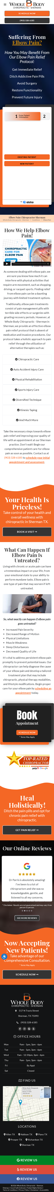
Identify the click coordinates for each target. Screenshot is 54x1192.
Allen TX (10, 1134)
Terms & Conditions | (10, 1190)
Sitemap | (6, 1188)
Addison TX (26, 1134)
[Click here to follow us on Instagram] (24, 1029)
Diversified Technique (28, 399)
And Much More (28, 420)
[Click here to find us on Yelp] (34, 1029)
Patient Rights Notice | (35, 1188)
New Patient (27, 164)
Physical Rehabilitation (28, 379)
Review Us (28, 1160)
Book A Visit (26, 531)
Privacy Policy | (24, 1190)
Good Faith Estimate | (18, 1188)
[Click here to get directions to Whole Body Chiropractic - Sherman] (27, 1103)
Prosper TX (16, 1139)
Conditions (36, 220)
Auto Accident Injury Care (28, 369)
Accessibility (44, 1190)
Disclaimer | (35, 1190)
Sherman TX (27, 1145)
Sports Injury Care (28, 389)
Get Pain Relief (25, 830)
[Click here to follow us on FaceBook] (20, 1029)
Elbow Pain (47, 220)
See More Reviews (27, 918)
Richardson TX (35, 1139)
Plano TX (42, 1134)
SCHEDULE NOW (27, 732)
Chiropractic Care (28, 359)
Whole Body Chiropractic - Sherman (16, 220)
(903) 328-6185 (27, 20)
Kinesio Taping (28, 410)
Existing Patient (27, 157)
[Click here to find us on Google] (29, 1029)
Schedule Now (27, 13)
